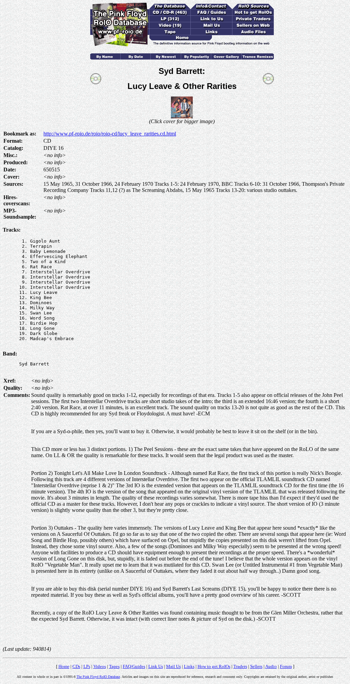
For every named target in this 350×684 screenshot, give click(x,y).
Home (63, 666)
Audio (271, 666)
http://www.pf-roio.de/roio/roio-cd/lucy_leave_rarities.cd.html (109, 134)
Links (189, 666)
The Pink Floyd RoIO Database (98, 677)
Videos (99, 666)
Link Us (155, 666)
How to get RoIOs (214, 666)
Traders (240, 666)
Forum (286, 666)
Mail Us (173, 666)
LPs (86, 666)
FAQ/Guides (134, 666)
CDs (76, 666)
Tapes (114, 666)
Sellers (256, 666)
